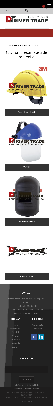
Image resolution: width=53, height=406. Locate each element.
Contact (15, 347)
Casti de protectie (27, 112)
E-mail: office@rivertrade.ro (26, 313)
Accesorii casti (26, 276)
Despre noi (15, 328)
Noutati (15, 336)
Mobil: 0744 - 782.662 (20, 309)
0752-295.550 (36, 309)
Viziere (26, 166)
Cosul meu (37, 328)
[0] (47, 7)
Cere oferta (37, 325)
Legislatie (15, 343)
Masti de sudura (27, 221)
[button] (48, 3)
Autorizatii (15, 339)
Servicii (8, 40)
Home (15, 325)
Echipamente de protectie (19, 45)
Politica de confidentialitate (26, 385)
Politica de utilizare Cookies (26, 388)
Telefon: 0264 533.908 (26, 306)
